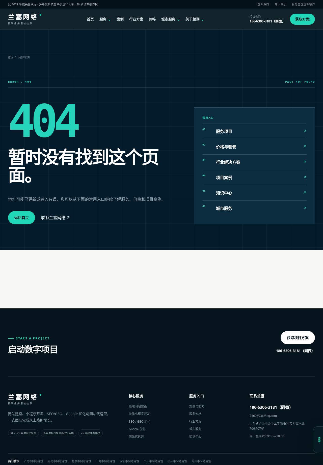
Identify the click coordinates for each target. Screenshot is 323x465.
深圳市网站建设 (129, 461)
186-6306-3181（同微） (295, 350)
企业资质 (263, 4)
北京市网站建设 (81, 461)
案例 (120, 19)
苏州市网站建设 (201, 461)
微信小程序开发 (139, 414)
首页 (90, 19)
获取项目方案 (298, 337)
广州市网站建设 (153, 461)
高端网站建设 (138, 406)
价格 (152, 19)
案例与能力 (196, 406)
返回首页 (21, 217)
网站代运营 (136, 436)
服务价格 (195, 414)
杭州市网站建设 (177, 461)
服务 (105, 19)
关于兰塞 (194, 19)
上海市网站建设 (105, 461)
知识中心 (280, 4)
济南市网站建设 (33, 461)
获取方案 (302, 19)
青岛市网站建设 (57, 461)
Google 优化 (137, 429)
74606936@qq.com (263, 416)
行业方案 (136, 19)
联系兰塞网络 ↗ (55, 217)
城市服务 (170, 19)
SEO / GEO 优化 (139, 421)
